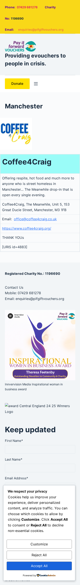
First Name (14, 441)
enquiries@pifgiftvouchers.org (41, 29)
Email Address (16, 478)
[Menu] (36, 84)
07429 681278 (27, 7)
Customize (39, 544)
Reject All (39, 555)
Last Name (13, 459)
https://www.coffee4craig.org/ (26, 228)
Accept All (39, 566)
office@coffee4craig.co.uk (35, 219)
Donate (17, 83)
